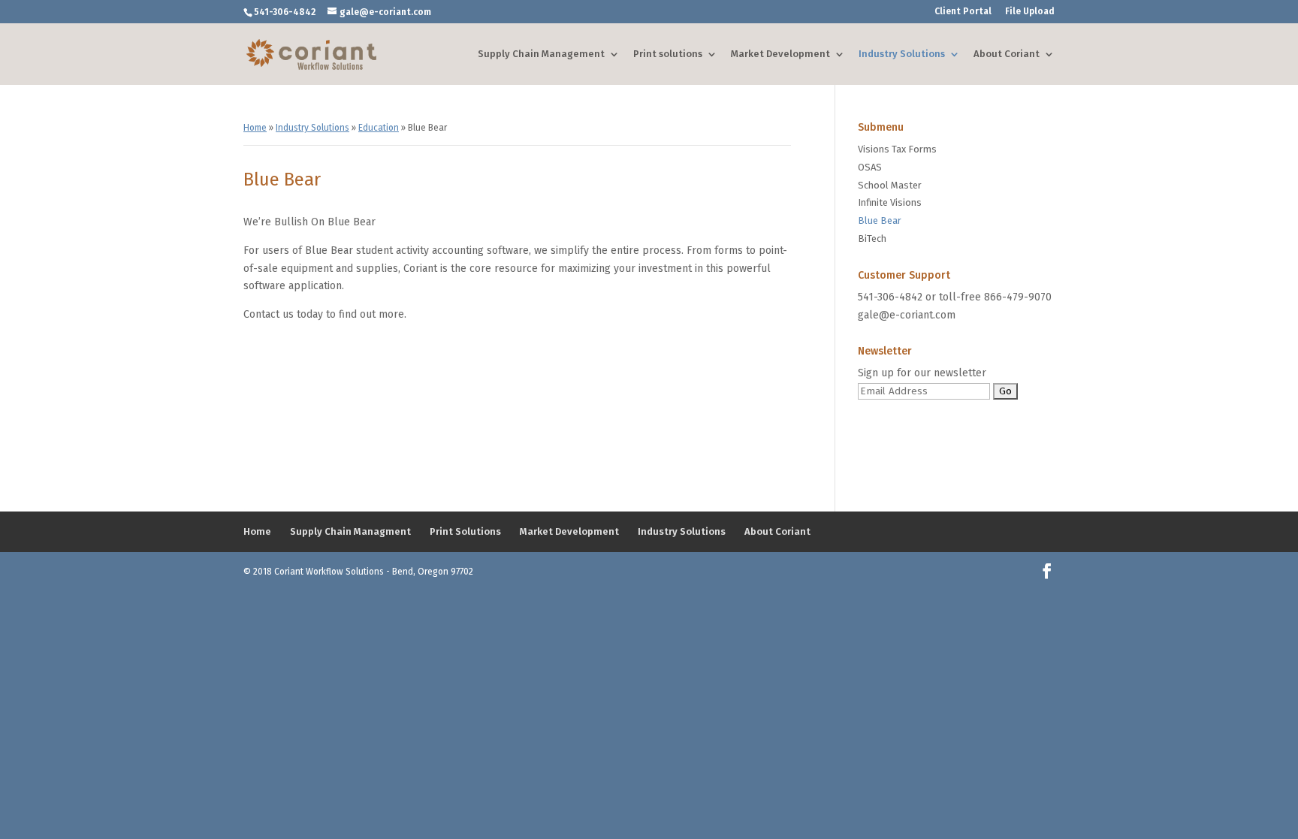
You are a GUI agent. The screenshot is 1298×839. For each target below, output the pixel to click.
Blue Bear (879, 220)
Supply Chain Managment (350, 531)
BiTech (872, 238)
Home (255, 127)
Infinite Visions (890, 202)
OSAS (870, 167)
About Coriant (1007, 53)
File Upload (1030, 12)
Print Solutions (465, 531)
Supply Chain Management (541, 53)
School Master (890, 185)
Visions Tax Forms (897, 149)
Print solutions (667, 53)
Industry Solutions (902, 53)
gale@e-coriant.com (906, 315)
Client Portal (963, 12)
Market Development (780, 53)
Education (378, 127)
